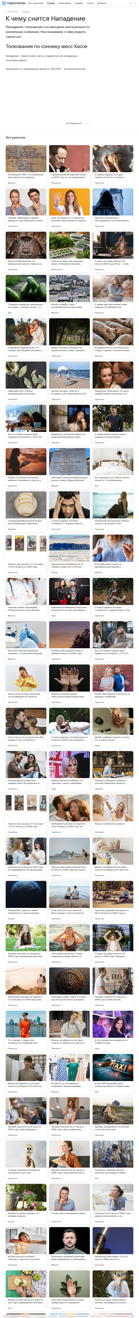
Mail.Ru (5, 1316)
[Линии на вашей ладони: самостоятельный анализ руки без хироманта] (69, 684)
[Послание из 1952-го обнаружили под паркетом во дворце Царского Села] (26, 165)
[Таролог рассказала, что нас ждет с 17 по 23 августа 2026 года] (26, 814)
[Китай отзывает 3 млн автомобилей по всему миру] (69, 295)
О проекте (53, 1316)
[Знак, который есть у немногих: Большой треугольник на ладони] (69, 208)
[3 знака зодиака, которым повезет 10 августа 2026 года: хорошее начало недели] (69, 728)
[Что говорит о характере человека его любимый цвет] (26, 1031)
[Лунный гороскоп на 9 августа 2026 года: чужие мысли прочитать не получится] (113, 987)
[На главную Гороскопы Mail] (15, 3)
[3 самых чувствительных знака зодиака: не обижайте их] (113, 295)
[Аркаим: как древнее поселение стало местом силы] (113, 1117)
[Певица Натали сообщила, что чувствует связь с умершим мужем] (69, 771)
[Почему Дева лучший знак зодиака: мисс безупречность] (26, 771)
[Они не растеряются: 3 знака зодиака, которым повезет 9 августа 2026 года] (69, 944)
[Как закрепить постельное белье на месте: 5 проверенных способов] (113, 468)
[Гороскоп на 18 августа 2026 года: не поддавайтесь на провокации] (26, 858)
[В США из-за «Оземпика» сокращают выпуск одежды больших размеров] (69, 1074)
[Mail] (4, 3)
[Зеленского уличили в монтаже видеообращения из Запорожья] (69, 1247)
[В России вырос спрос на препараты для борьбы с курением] (113, 555)
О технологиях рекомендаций (117, 1316)
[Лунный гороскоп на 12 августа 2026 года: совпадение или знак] (26, 944)
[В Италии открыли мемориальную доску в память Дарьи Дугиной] (69, 468)
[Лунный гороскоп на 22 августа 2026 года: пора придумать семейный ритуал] (26, 1117)
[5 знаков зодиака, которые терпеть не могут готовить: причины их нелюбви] (113, 165)
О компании (15, 1316)
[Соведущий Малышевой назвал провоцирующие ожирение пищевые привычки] (26, 511)
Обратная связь (96, 1316)
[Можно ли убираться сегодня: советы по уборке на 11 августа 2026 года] (69, 1031)
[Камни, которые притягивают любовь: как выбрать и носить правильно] (113, 1290)
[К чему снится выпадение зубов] (69, 1204)
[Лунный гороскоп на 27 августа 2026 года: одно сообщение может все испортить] (69, 1117)
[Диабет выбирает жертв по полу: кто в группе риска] (113, 728)
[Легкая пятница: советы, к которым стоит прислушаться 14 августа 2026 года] (69, 382)
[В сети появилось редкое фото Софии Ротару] (113, 1031)
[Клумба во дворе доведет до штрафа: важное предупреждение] (26, 1204)
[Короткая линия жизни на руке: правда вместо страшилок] (69, 1290)
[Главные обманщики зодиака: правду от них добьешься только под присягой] (26, 208)
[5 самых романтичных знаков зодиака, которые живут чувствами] (113, 425)
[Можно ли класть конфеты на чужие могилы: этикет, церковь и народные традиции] (69, 338)
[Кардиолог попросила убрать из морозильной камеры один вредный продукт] (69, 425)
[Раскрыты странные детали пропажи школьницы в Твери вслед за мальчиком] (113, 1161)
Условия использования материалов (73, 1316)
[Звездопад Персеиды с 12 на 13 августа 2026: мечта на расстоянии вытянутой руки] (113, 1247)
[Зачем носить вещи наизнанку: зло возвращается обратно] (26, 684)
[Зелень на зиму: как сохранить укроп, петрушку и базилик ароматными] (69, 252)
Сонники (26, 11)
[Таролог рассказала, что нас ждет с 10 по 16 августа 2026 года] (26, 555)
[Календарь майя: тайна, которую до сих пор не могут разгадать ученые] (69, 987)
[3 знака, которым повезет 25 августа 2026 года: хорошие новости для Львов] (113, 944)
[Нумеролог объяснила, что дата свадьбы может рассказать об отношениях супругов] (113, 382)
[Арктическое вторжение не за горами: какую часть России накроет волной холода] (69, 555)
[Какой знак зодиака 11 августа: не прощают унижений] (113, 684)
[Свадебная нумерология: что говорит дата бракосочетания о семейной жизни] (26, 338)
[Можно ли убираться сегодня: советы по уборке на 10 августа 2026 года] (26, 1074)
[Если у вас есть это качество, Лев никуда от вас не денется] (26, 728)
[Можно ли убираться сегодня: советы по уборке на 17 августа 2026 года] (113, 858)
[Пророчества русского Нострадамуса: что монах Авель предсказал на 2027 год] (113, 208)
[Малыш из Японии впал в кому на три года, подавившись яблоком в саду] (26, 1290)
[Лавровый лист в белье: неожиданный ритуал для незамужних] (26, 382)
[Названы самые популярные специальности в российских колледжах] (26, 598)
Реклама (25, 1316)
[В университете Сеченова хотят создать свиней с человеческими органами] (113, 338)
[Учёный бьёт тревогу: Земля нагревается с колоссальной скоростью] (26, 901)
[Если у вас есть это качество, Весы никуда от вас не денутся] (69, 901)
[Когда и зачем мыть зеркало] (113, 814)
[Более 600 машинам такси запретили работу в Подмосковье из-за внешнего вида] (113, 1074)
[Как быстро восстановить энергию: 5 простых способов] (26, 1247)
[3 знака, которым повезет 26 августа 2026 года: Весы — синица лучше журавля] (113, 252)
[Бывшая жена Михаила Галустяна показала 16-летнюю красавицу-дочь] (69, 598)
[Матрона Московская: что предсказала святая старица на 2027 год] (26, 252)
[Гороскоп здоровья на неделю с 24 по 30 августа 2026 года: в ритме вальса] (113, 901)
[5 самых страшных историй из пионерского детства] (26, 1161)
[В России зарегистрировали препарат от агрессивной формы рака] (26, 641)
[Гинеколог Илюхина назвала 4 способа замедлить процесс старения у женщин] (113, 771)
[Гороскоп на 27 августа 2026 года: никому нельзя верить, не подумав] (113, 1204)
